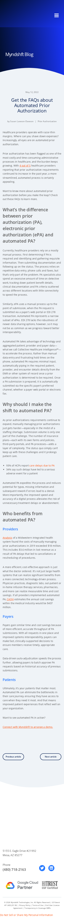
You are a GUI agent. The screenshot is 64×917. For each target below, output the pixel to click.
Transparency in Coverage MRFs (37, 908)
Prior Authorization (47, 121)
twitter (42, 868)
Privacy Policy (24, 905)
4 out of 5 (25, 165)
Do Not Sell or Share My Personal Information (26, 915)
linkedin (51, 868)
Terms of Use (37, 905)
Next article (50, 756)
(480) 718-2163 (14, 869)
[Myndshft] (22, 15)
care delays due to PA (41, 465)
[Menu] (56, 15)
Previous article (13, 756)
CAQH (10, 599)
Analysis (7, 537)
